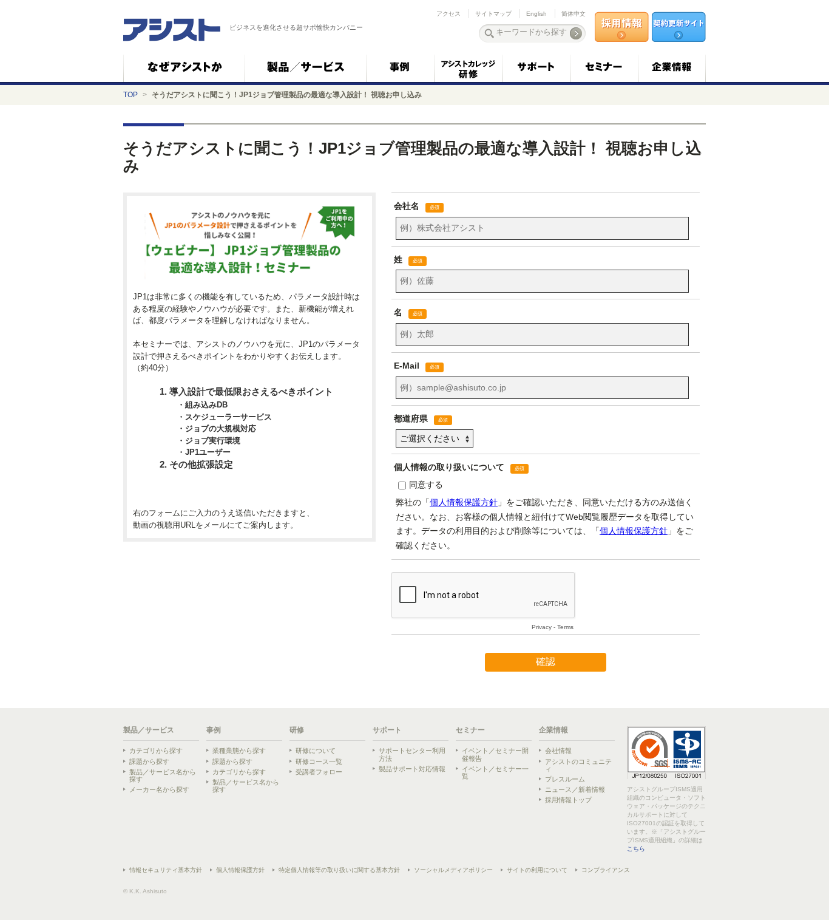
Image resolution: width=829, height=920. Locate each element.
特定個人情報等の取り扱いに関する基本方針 (339, 870)
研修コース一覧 (319, 761)
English (536, 13)
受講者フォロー (319, 771)
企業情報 (553, 730)
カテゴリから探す (156, 750)
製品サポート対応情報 (412, 768)
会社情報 (558, 750)
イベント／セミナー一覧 (495, 772)
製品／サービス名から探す (162, 775)
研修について (316, 750)
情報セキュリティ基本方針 (165, 870)
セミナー (470, 730)
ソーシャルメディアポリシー (453, 870)
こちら (636, 848)
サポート (387, 730)
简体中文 (573, 13)
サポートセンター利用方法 (412, 754)
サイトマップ (493, 13)
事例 (213, 730)
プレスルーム (565, 779)
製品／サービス (148, 730)
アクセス (448, 13)
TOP (130, 94)
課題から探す (149, 761)
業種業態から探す (239, 750)
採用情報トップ (568, 799)
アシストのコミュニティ (578, 765)
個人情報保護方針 (240, 870)
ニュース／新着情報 (575, 789)
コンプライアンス (605, 870)
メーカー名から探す (159, 789)
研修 (296, 730)
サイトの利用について (537, 870)
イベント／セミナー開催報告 (495, 754)
